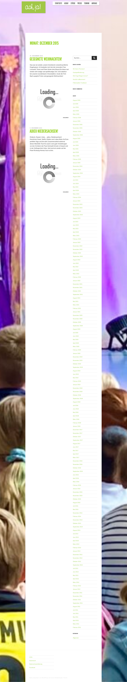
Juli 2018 (75, 405)
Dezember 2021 (77, 284)
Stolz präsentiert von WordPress (39, 677)
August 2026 (76, 100)
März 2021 (76, 305)
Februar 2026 (77, 117)
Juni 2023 (76, 225)
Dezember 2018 (77, 388)
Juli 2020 (75, 332)
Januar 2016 (76, 488)
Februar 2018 (77, 423)
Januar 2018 (76, 426)
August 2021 (76, 298)
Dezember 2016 (77, 461)
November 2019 (77, 360)
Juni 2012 (76, 572)
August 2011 (76, 606)
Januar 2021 (76, 312)
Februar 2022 (77, 277)
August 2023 (76, 218)
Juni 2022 (76, 263)
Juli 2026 (75, 104)
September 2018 (78, 398)
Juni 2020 (76, 336)
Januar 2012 (76, 589)
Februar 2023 (77, 239)
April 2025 (76, 152)
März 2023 (76, 235)
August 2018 (76, 402)
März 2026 (76, 114)
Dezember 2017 (77, 429)
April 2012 (76, 579)
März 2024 (76, 194)
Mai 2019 (75, 377)
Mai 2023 (75, 228)
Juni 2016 (76, 475)
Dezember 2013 (77, 520)
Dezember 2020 (77, 315)
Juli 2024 (75, 180)
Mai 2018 (75, 412)
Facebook (32, 667)
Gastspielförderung (78, 72)
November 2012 (77, 558)
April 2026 (76, 110)
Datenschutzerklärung (35, 664)
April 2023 (76, 232)
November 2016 (77, 464)
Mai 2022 (75, 266)
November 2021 (77, 287)
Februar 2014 (77, 516)
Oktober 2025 (77, 131)
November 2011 (77, 596)
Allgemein (76, 638)
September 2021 (78, 294)
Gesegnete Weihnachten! (46, 59)
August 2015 (76, 502)
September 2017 (78, 440)
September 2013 (78, 526)
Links (30, 657)
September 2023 (78, 214)
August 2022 (76, 260)
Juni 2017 (76, 447)
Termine (86, 3)
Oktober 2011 (77, 599)
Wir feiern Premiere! (79, 69)
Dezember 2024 (77, 166)
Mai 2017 (75, 450)
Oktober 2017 (77, 436)
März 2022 (76, 273)
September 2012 (78, 565)
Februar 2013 (77, 547)
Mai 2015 (75, 509)
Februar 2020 (77, 350)
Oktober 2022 (77, 253)
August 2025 (76, 138)
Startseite (58, 3)
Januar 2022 (76, 280)
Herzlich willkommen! (79, 79)
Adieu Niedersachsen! (44, 131)
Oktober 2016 (77, 468)
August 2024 (76, 176)
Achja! (66, 3)
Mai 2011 (75, 617)
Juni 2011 (76, 613)
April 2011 (76, 620)
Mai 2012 (75, 575)
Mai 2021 (75, 301)
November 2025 (77, 128)
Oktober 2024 (77, 169)
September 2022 (78, 256)
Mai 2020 (75, 339)
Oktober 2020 (77, 322)
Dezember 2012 (77, 554)
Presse (79, 3)
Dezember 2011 (77, 592)
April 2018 (76, 416)
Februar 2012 (77, 585)
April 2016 (76, 478)
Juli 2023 (75, 221)
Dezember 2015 (77, 492)
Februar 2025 (77, 159)
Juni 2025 (76, 145)
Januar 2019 (76, 384)
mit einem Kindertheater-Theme (58, 677)
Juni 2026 (76, 107)
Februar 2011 (77, 627)
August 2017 (76, 443)
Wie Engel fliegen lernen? (80, 76)
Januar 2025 (76, 162)
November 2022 (77, 249)
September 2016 (78, 471)
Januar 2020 (76, 353)
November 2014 (77, 513)
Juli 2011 (75, 610)
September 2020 (78, 325)
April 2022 (76, 270)
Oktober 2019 (77, 364)
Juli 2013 (75, 533)
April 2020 (76, 343)
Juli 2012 (75, 568)
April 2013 (76, 540)
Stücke (73, 3)
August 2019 (76, 371)
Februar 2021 (77, 308)
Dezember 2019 (77, 357)
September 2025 (78, 135)
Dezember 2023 (77, 204)
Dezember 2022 (77, 246)
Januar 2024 (76, 201)
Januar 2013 (76, 551)
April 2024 (76, 190)
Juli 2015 (75, 506)
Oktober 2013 (77, 523)
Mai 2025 (75, 149)
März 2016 (76, 481)
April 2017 (76, 454)
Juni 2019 (76, 374)
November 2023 (77, 207)
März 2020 (76, 346)
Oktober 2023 (77, 211)
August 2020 (76, 329)
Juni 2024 (76, 183)
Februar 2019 (77, 381)
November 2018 (77, 391)
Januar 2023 (76, 242)
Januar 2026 (76, 121)
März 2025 (76, 156)
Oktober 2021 (77, 291)
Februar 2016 (77, 485)
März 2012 (76, 582)
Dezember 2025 (77, 124)
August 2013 (76, 530)
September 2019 (78, 367)
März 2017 (76, 457)
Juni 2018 (76, 409)
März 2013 (76, 544)
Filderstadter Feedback (80, 83)
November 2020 (77, 318)
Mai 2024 (75, 187)
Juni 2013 (76, 537)
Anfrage (94, 3)
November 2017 (77, 433)
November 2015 (77, 495)
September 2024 (78, 173)
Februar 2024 (77, 197)
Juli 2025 (75, 142)
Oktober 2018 (77, 395)
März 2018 (76, 419)
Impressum (32, 660)
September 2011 (78, 603)
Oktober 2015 (77, 499)
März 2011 (76, 624)
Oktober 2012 (77, 561)
